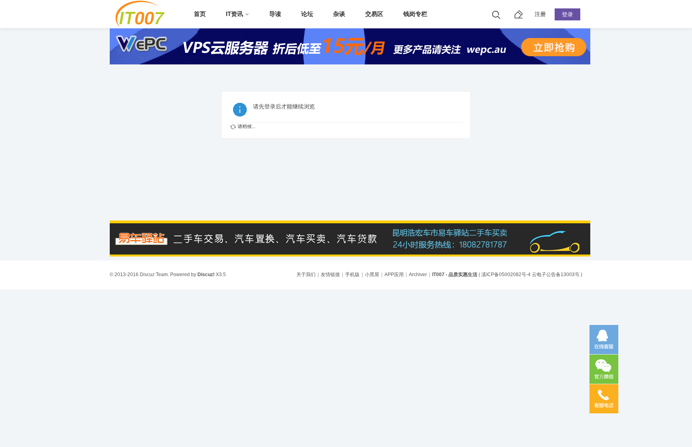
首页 (200, 13)
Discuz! (206, 274)
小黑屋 (372, 274)
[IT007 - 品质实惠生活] (143, 25)
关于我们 (306, 274)
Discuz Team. (154, 274)
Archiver (418, 274)
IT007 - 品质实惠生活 (454, 274)
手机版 (352, 274)
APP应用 (394, 274)
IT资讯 (234, 13)
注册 (540, 14)
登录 (567, 14)
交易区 (374, 13)
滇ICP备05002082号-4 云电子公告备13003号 (530, 274)
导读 (275, 13)
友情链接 (330, 274)
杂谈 (339, 13)
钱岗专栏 (415, 13)
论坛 (307, 13)
